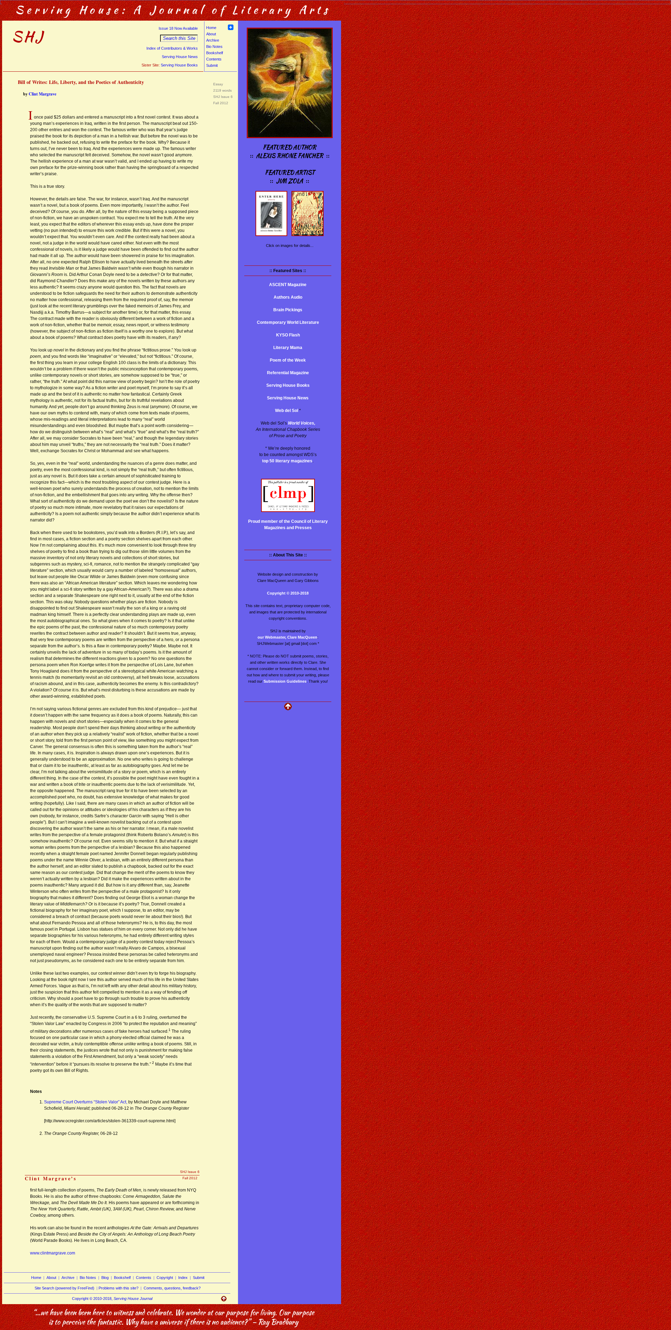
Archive (212, 40)
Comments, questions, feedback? (172, 1288)
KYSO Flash (288, 335)
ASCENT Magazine (287, 284)
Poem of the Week (288, 360)
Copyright (165, 1277)
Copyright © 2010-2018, (112, 1298)
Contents (214, 59)
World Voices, (301, 423)
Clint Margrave (42, 94)
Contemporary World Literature (288, 322)
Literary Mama (287, 347)
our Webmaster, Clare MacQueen (287, 637)
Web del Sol (286, 410)
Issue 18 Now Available (178, 28)
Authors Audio (288, 297)
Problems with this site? (118, 1288)
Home (211, 28)
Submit (212, 65)
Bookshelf (214, 53)
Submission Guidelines (285, 681)
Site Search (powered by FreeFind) (64, 1288)
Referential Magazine (288, 372)
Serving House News (180, 57)
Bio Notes (214, 46)
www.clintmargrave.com (52, 1253)
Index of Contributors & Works (172, 48)
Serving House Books (179, 65)
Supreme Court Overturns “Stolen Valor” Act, (85, 1102)
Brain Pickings (287, 309)
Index (183, 1277)
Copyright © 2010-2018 (288, 593)
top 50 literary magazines (287, 460)
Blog (105, 1277)
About (211, 34)
